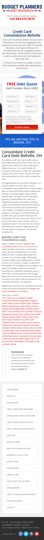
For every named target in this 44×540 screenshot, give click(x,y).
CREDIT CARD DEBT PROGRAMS (20, 409)
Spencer (35, 306)
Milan (31, 311)
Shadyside (24, 330)
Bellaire (19, 328)
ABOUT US (11, 396)
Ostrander (35, 303)
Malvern (19, 317)
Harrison (36, 322)
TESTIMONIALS (13, 468)
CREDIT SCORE (13, 475)
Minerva (26, 317)
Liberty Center (13, 303)
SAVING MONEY (13, 488)
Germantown (13, 339)
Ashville (5, 336)
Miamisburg (13, 306)
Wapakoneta (7, 314)
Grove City (15, 322)
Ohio (4, 298)
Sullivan (38, 330)
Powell (36, 309)
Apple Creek (14, 330)
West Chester (7, 320)
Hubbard (22, 303)
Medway (5, 309)
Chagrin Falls (7, 325)
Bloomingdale (14, 309)
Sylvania (12, 317)
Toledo (4, 339)
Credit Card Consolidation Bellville (19, 298)
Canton (5, 333)
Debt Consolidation (16, 341)
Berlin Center (7, 311)
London (22, 306)
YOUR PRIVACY (13, 389)
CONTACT (11, 507)
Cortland (26, 333)
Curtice (31, 328)
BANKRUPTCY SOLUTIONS (17, 455)
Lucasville (5, 330)
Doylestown (6, 300)
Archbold (16, 311)
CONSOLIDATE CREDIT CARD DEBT (21, 416)
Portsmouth (34, 325)
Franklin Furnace (26, 322)
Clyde (29, 303)
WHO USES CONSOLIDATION (18, 448)
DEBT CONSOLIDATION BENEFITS (21, 429)
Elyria (10, 336)
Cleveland (17, 320)
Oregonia (33, 300)
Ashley (26, 300)
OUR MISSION (12, 402)
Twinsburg (23, 336)
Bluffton (30, 309)
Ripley (39, 336)
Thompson (37, 311)
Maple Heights (24, 339)
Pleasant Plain (35, 333)
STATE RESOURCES (14, 501)
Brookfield (12, 333)
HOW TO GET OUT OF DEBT (18, 481)
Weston (31, 330)
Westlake (5, 328)
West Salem (34, 317)
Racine (33, 339)
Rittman (28, 306)
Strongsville (24, 325)
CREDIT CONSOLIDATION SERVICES (21, 494)
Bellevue (5, 306)
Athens (15, 336)
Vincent (19, 333)
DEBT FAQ (11, 435)
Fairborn (5, 317)
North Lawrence (24, 314)
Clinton (15, 314)
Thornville (25, 320)
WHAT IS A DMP (13, 442)
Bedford (13, 328)
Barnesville (36, 314)
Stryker (4, 303)
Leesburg (16, 325)
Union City (24, 311)
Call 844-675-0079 (22, 19)
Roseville (38, 328)
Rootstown (32, 336)
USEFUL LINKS (12, 461)
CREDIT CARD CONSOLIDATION (20, 422)
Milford (23, 309)
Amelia (25, 328)
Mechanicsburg (18, 300)
